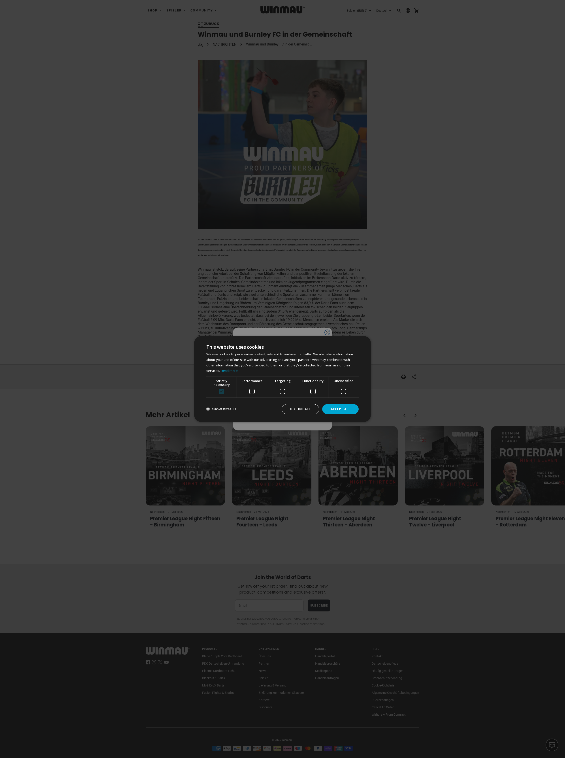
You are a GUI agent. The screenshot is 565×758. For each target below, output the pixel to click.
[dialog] (282, 379)
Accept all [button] (340, 409)
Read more (229, 370)
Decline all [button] (300, 409)
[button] (221, 409)
